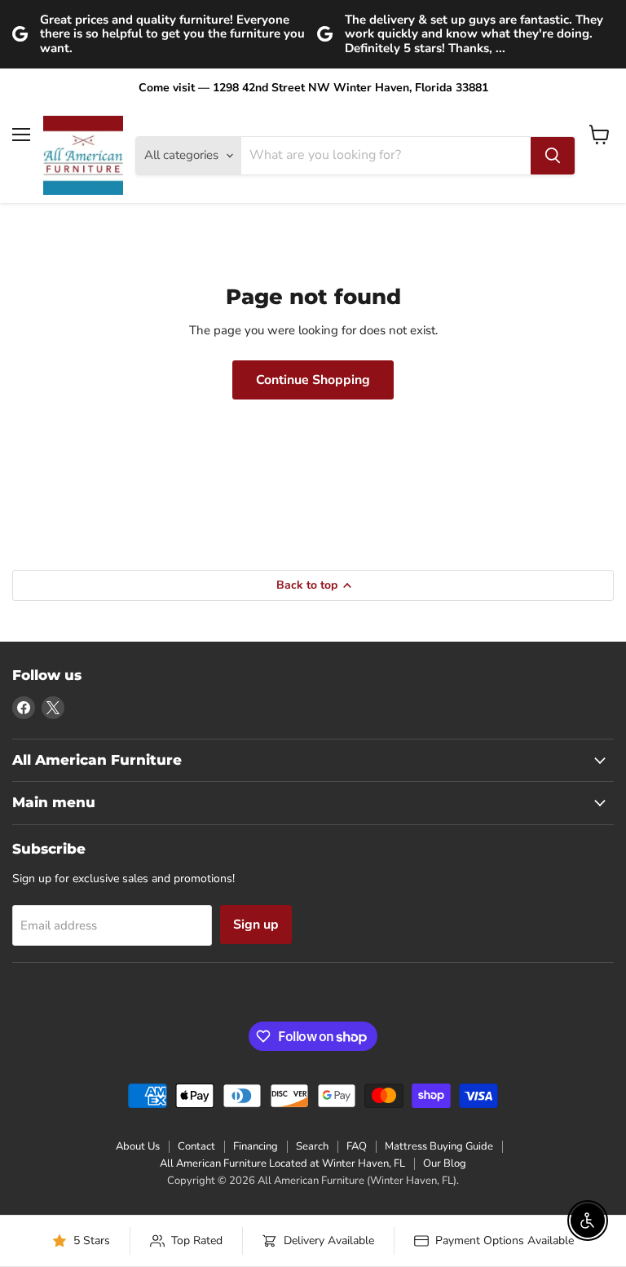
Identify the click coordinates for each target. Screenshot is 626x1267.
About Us (138, 1146)
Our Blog (444, 1163)
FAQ (356, 1146)
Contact (196, 1146)
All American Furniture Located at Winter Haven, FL (282, 1163)
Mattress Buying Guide (439, 1146)
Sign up (256, 925)
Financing (255, 1146)
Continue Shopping (313, 380)
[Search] (553, 155)
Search (312, 1146)
